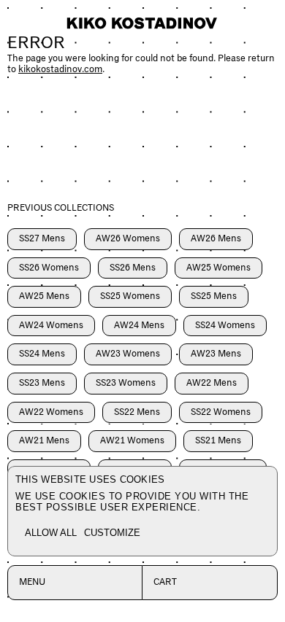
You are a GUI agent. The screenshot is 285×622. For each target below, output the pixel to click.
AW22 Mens (211, 383)
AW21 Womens (132, 441)
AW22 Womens (51, 412)
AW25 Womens (218, 268)
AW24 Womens (51, 325)
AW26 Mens (216, 239)
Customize (112, 532)
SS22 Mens (137, 412)
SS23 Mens (42, 383)
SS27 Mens (42, 239)
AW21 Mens (44, 441)
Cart (165, 582)
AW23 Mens (216, 354)
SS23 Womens (126, 383)
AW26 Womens (128, 239)
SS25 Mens (214, 296)
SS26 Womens (49, 268)
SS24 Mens (42, 354)
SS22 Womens (221, 412)
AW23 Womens (128, 354)
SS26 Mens (133, 268)
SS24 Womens (225, 325)
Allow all (51, 532)
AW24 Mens (139, 325)
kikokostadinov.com (60, 69)
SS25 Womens (130, 296)
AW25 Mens (44, 296)
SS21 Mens (218, 441)
